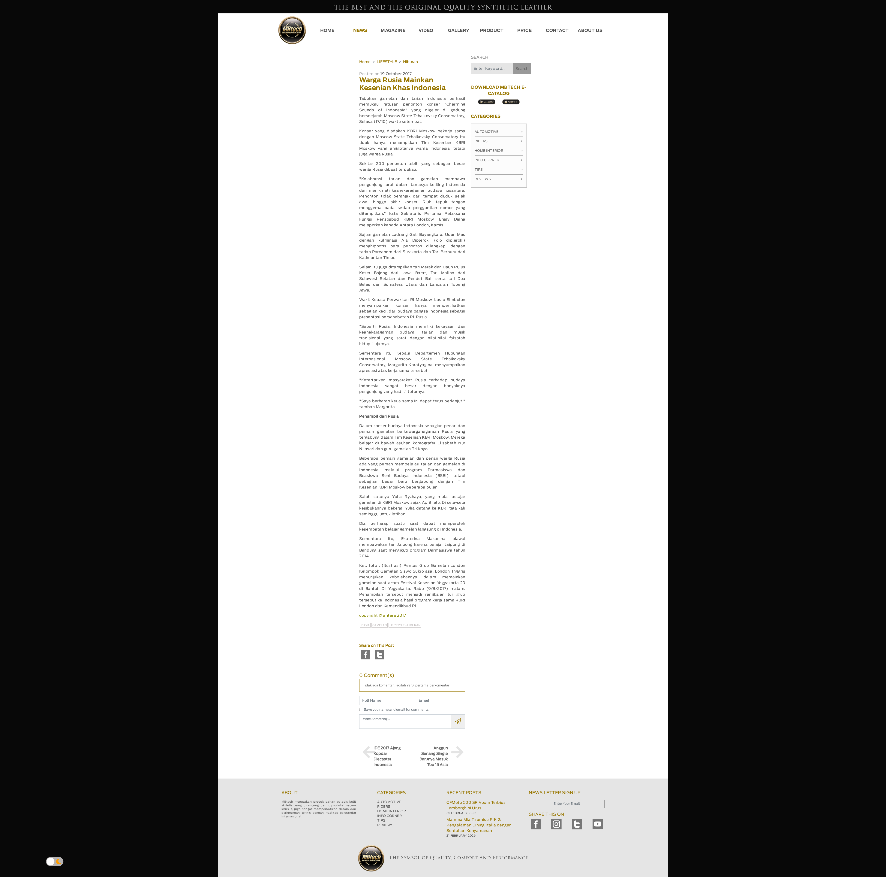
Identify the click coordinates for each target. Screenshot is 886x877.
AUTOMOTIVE (389, 802)
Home (365, 62)
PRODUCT (492, 31)
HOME (327, 31)
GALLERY (459, 31)
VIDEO (426, 31)
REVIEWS (385, 825)
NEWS (360, 31)
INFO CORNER (389, 816)
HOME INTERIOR (391, 811)
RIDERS (383, 806)
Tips (499, 169)
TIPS (381, 820)
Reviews (499, 179)
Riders (499, 141)
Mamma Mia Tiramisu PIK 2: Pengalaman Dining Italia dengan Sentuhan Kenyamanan (479, 825)
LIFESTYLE (387, 62)
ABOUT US (590, 31)
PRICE (524, 31)
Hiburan (410, 62)
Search (521, 69)
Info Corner (499, 160)
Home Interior (499, 150)
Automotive (499, 132)
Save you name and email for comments (396, 709)
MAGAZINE (393, 31)
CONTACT (557, 31)
